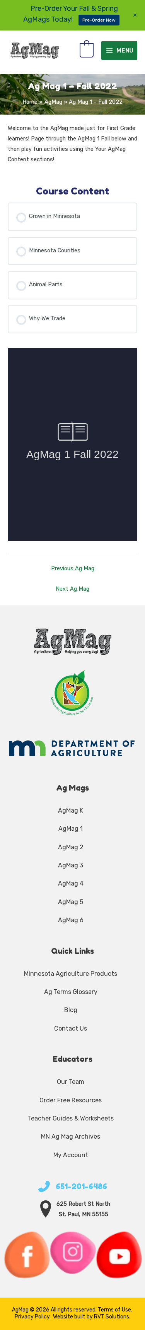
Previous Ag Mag (72, 568)
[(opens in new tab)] (72, 692)
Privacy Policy (32, 1316)
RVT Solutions (111, 1316)
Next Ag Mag (72, 588)
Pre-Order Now (99, 20)
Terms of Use (114, 1309)
